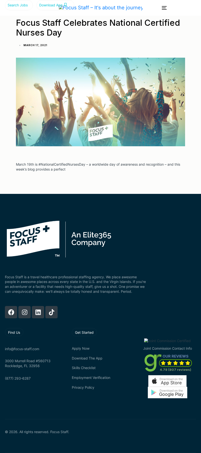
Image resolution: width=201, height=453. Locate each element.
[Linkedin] (38, 312)
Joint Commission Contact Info (167, 348)
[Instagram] (24, 312)
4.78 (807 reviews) (175, 370)
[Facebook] (11, 312)
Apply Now (80, 348)
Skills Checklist (84, 368)
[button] (167, 381)
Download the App (87, 358)
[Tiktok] (51, 312)
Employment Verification (91, 377)
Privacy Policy (83, 387)
